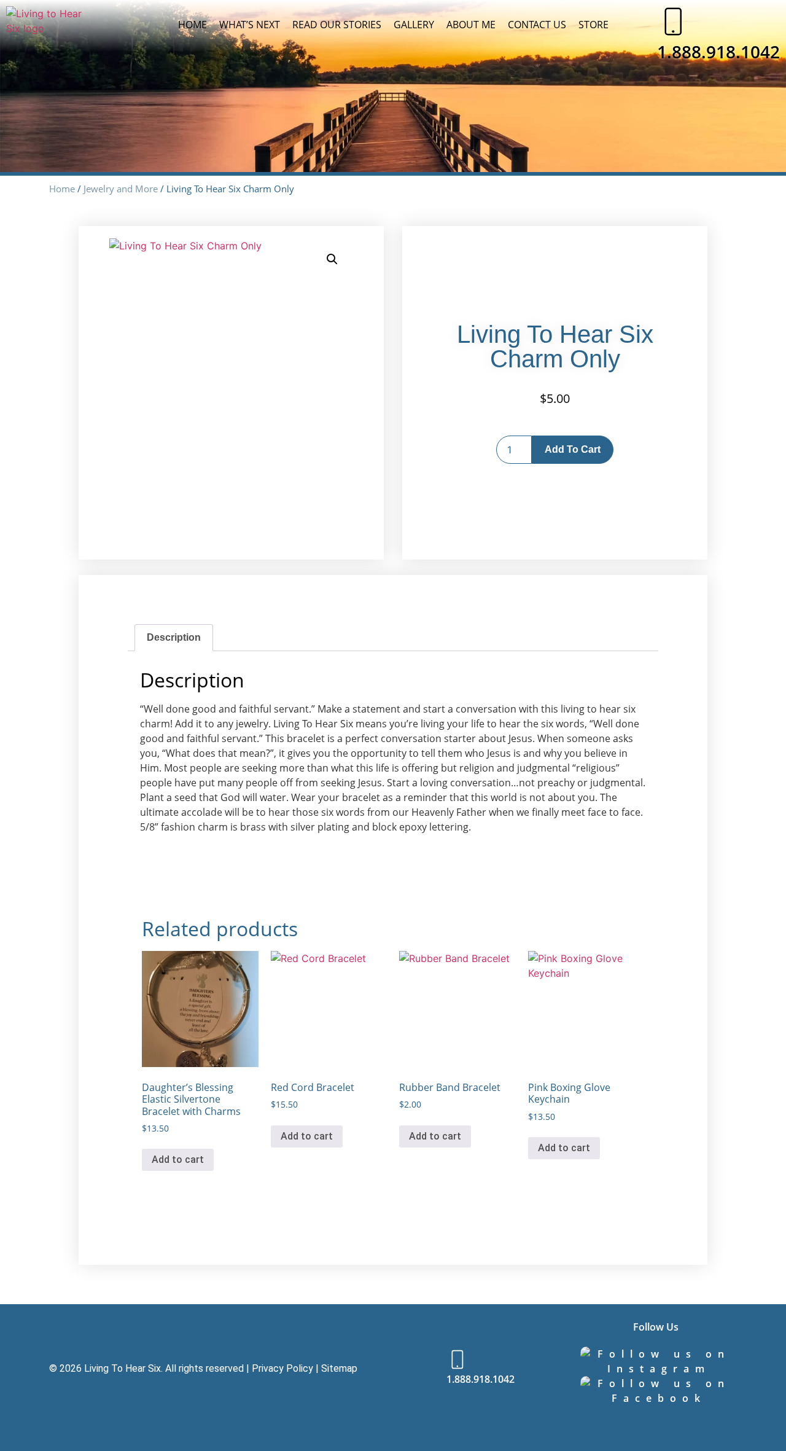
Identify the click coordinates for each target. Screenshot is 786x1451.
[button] (332, 259)
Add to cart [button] (178, 1159)
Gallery (414, 24)
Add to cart (573, 449)
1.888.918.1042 (718, 51)
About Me (471, 24)
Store (593, 24)
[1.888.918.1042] (672, 21)
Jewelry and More (121, 188)
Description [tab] (174, 637)
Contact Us (537, 24)
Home (192, 24)
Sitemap (339, 1368)
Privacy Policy (282, 1368)
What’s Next (249, 24)
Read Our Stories (336, 24)
